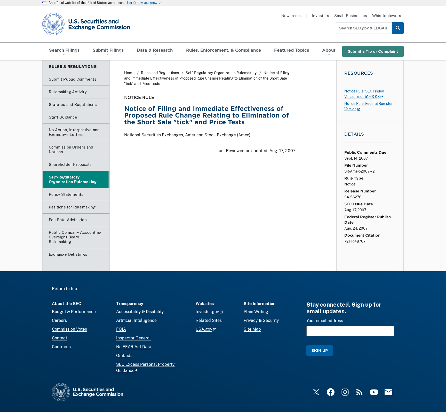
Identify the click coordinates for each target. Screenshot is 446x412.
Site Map (252, 329)
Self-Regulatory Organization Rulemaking (221, 73)
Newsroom (291, 15)
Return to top (64, 288)
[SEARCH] (398, 28)
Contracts (61, 346)
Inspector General (133, 338)
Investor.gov (207, 311)
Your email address (324, 320)
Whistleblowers (386, 15)
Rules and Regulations (160, 73)
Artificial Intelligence (136, 320)
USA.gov (204, 329)
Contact (59, 338)
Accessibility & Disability (140, 311)
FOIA (121, 329)
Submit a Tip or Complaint (373, 51)
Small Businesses (350, 15)
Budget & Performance (74, 311)
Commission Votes (69, 329)
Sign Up (320, 350)
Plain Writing (256, 311)
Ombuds (124, 355)
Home (129, 73)
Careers (59, 320)
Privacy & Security (261, 320)
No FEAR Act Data (133, 346)
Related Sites (209, 320)
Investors (320, 15)
